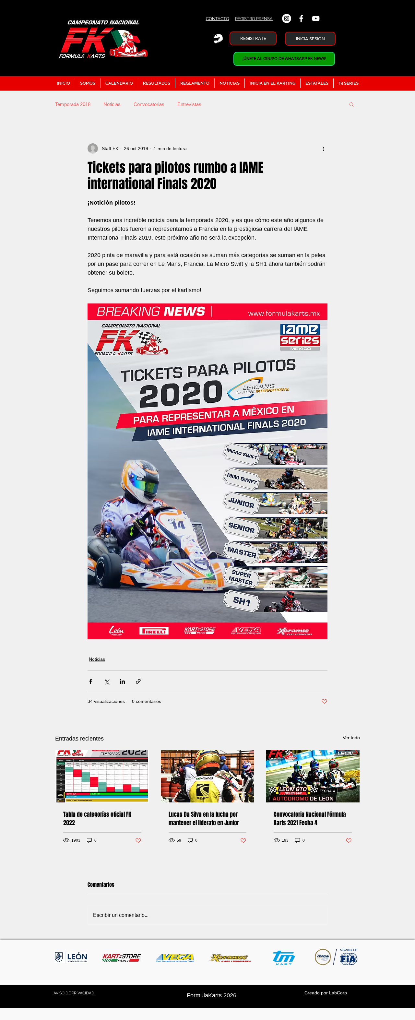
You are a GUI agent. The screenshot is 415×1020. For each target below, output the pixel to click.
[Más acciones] (323, 148)
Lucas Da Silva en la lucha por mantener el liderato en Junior (204, 818)
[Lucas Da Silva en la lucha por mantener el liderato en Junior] (208, 776)
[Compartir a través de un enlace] (138, 681)
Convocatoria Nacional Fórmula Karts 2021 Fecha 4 (310, 818)
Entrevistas (189, 104)
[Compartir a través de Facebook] (91, 681)
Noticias (112, 104)
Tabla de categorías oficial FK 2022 (97, 818)
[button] (352, 104)
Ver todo (351, 737)
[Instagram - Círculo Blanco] (286, 18)
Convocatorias (149, 104)
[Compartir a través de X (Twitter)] (106, 681)
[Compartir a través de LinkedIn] (122, 681)
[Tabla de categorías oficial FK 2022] (102, 776)
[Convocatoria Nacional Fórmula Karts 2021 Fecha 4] (313, 776)
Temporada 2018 (72, 104)
